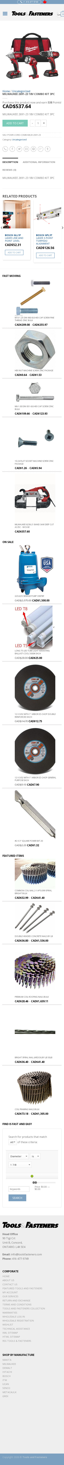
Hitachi (7, 1371)
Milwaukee (9, 1364)
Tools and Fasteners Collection (23, 1308)
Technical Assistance (16, 1328)
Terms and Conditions (17, 1304)
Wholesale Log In (13, 1316)
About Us (8, 1280)
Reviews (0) (9, 169)
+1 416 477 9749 (30, 1)
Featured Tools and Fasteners (22, 1288)
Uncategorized (21, 91)
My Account (10, 1292)
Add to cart (15, 123)
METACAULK (9, 1392)
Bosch (6, 1376)
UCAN (5, 1384)
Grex (5, 1396)
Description (10, 162)
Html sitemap (11, 1336)
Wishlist (7, 1324)
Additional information (39, 162)
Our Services (10, 1296)
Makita (6, 1359)
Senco (6, 1388)
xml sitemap (10, 1332)
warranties (9, 1312)
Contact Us (9, 1284)
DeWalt (7, 1367)
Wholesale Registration (18, 1320)
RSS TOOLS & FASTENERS (16, 1340)
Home (6, 91)
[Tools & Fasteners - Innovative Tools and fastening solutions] (32, 12)
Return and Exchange (16, 1300)
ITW (4, 1380)
